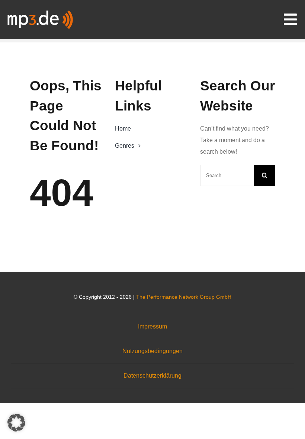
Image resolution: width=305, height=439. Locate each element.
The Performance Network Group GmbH (183, 297)
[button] (16, 422)
